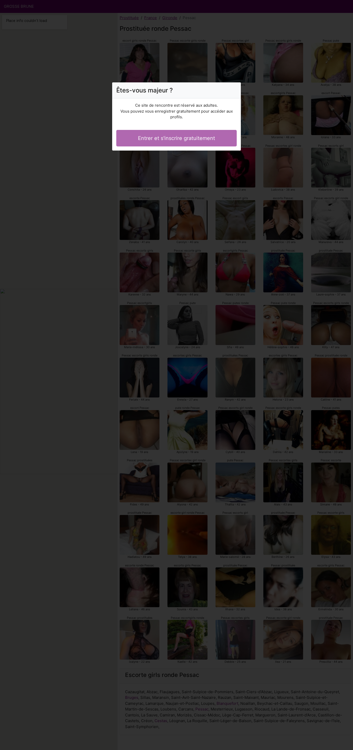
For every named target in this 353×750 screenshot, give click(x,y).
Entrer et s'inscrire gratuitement (176, 138)
